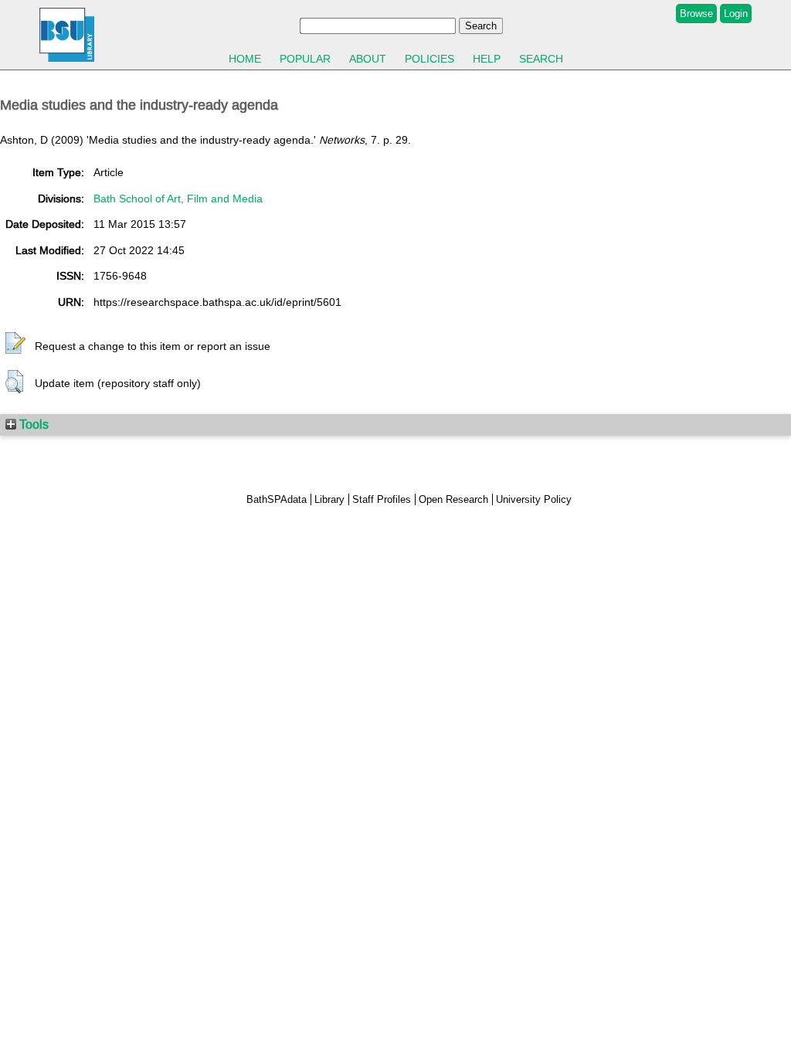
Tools (32, 424)
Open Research (453, 499)
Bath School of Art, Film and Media (178, 198)
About (367, 59)
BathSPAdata (276, 499)
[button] (15, 343)
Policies (429, 59)
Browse (696, 13)
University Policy (534, 499)
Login (736, 13)
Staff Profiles (381, 499)
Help (487, 59)
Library (329, 499)
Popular (305, 59)
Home (245, 59)
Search (541, 59)
